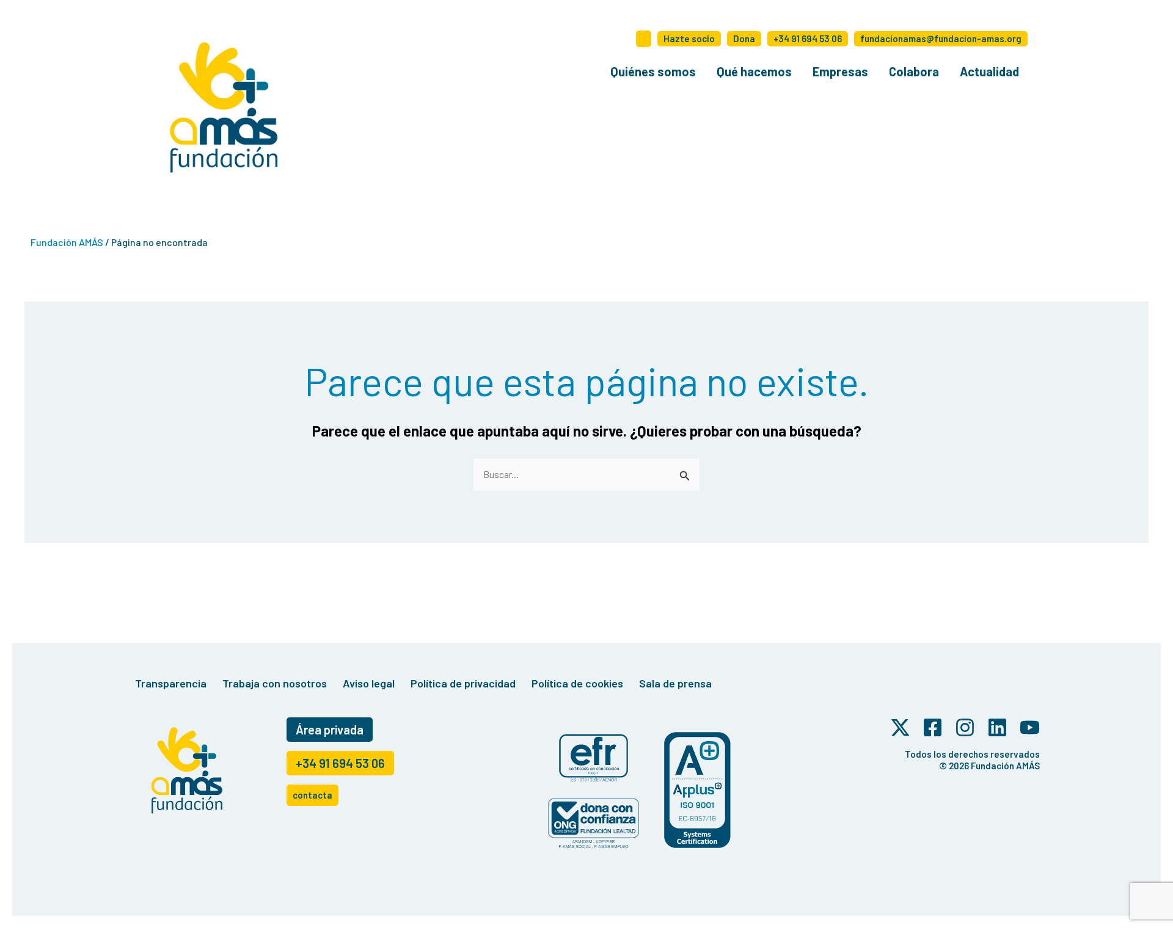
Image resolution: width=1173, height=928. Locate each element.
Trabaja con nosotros (274, 683)
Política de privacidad (463, 683)
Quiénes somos (653, 71)
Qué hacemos (754, 71)
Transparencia (170, 683)
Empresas (840, 71)
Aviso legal (369, 683)
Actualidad (989, 71)
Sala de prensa (675, 683)
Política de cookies (577, 683)
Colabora (914, 71)
